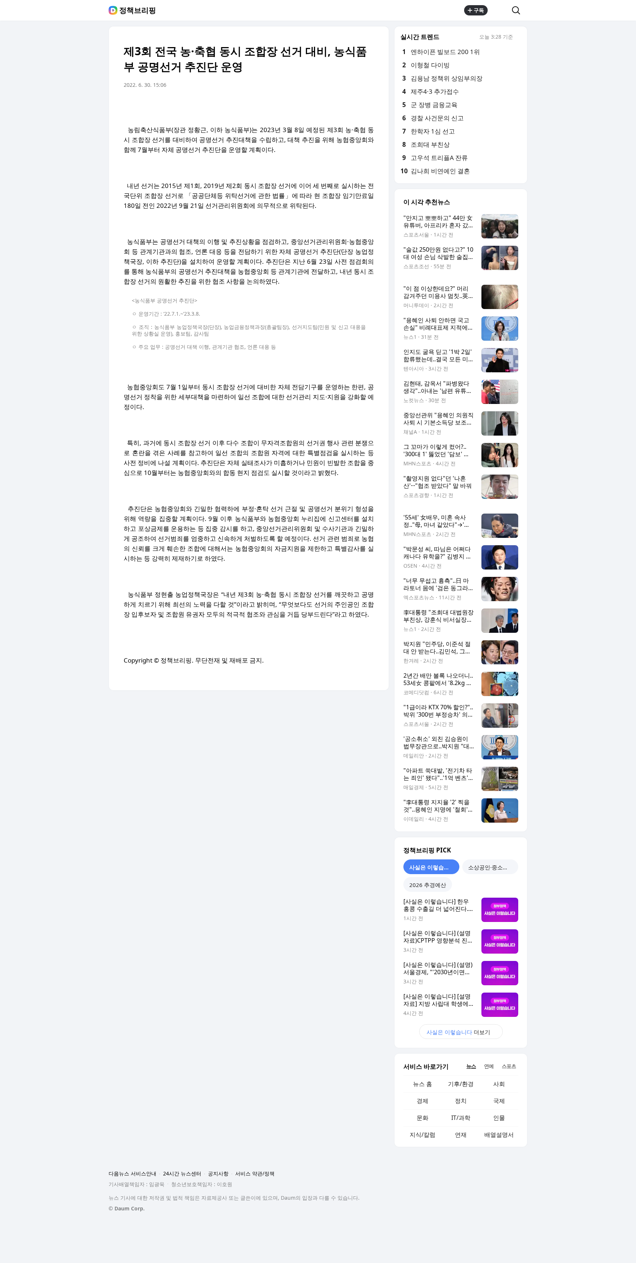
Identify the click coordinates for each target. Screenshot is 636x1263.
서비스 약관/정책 (255, 1173)
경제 (422, 1101)
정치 (461, 1101)
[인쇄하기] (366, 105)
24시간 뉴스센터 (182, 1173)
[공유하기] (499, 10)
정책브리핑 (137, 10)
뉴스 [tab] (471, 1065)
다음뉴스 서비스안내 (132, 1173)
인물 (499, 1118)
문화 (422, 1118)
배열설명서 (499, 1135)
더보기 (458, 1032)
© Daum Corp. (127, 1208)
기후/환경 (461, 1084)
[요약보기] (307, 105)
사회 (499, 1084)
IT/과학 (460, 1118)
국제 (499, 1101)
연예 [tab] (489, 1065)
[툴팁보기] (518, 37)
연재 (461, 1135)
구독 (479, 10)
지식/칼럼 (422, 1135)
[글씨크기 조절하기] (351, 105)
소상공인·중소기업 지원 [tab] (493, 867)
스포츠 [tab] (509, 1065)
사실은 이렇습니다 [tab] (432, 867)
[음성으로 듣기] (322, 105)
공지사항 (218, 1173)
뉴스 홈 (422, 1084)
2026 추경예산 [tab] (427, 884)
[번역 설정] (337, 105)
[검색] (518, 10)
